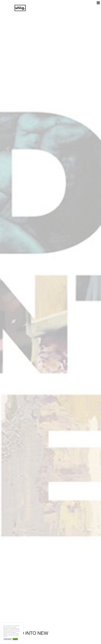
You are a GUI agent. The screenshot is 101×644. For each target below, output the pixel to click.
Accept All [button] (15, 639)
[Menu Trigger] (98, 2)
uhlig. (20, 8)
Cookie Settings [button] (7, 639)
